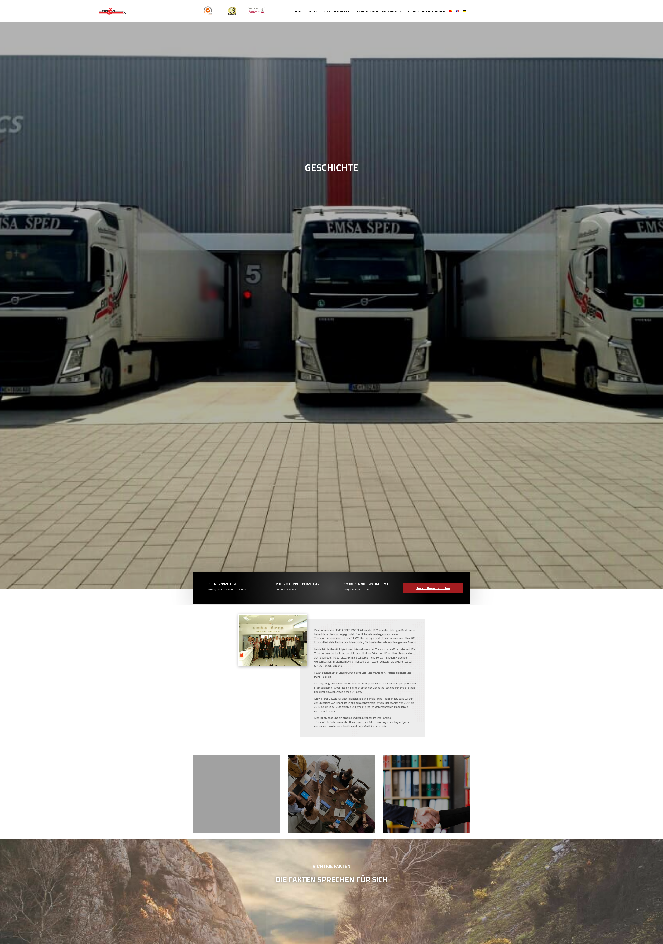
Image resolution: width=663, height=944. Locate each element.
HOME (298, 11)
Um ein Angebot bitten (433, 588)
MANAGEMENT (342, 11)
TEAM (327, 11)
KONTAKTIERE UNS (392, 11)
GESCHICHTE (313, 11)
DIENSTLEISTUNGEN (366, 11)
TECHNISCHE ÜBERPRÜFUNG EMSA (425, 11)
